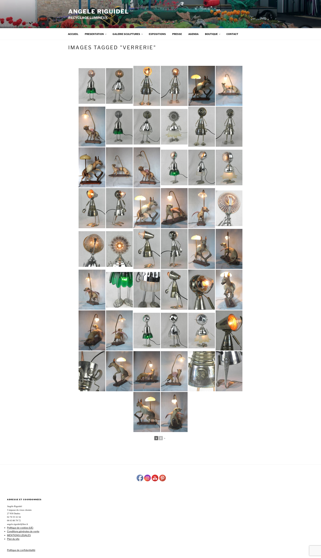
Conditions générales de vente (23, 531)
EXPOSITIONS (157, 34)
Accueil (73, 34)
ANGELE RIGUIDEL (98, 11)
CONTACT (232, 34)
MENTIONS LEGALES (19, 535)
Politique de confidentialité (21, 550)
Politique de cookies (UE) (20, 527)
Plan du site (13, 538)
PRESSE (177, 34)
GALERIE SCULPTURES (126, 34)
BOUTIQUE (211, 34)
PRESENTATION (94, 34)
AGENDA (193, 34)
